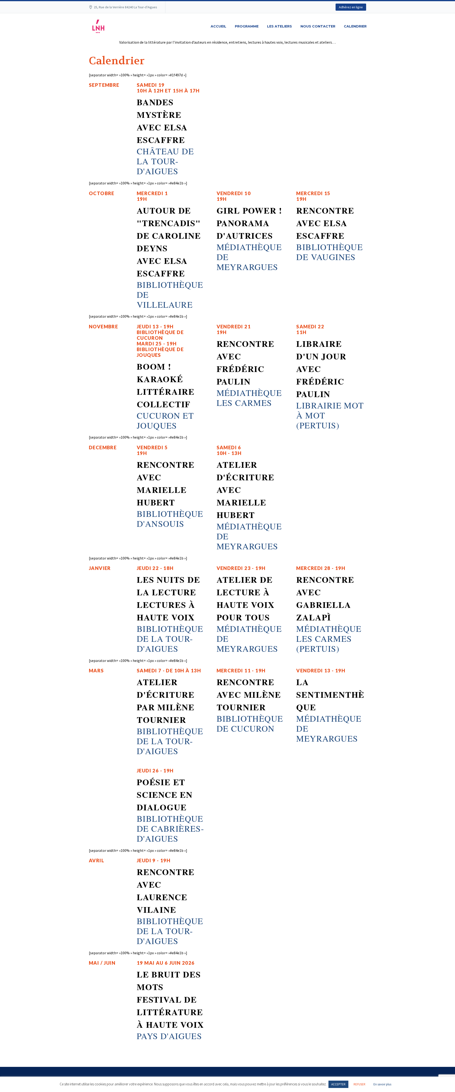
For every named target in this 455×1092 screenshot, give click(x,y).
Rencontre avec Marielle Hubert (166, 483)
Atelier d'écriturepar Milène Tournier (166, 701)
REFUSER (359, 1084)
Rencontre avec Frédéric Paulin (245, 362)
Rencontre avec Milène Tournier (249, 694)
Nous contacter (317, 26)
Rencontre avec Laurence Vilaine (166, 891)
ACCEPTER (338, 1084)
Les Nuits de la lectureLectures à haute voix (168, 598)
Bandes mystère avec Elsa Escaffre (162, 121)
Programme (247, 26)
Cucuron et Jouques (165, 420)
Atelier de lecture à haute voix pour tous (246, 598)
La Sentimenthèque (330, 694)
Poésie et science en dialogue (165, 794)
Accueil (218, 26)
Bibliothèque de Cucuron (250, 723)
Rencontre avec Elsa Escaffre (325, 223)
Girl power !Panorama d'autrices (249, 223)
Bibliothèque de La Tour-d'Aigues (170, 638)
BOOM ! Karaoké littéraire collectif (166, 385)
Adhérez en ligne (351, 7)
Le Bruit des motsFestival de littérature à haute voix (170, 999)
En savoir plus (382, 1084)
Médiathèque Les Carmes (249, 397)
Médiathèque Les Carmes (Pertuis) (328, 638)
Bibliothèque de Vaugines (329, 251)
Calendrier (355, 26)
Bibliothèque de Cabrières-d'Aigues (170, 828)
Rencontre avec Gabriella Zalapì (325, 598)
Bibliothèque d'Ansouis (170, 518)
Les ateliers (279, 26)
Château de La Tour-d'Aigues (165, 161)
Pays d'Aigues (169, 1036)
